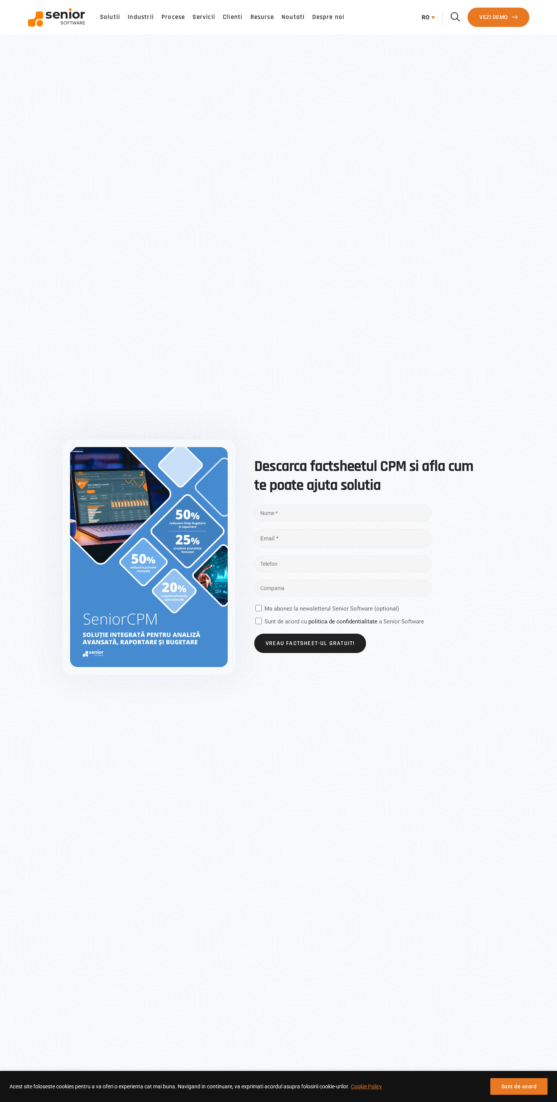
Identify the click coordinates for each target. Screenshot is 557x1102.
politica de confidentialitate (342, 621)
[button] (426, 17)
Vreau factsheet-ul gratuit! (310, 643)
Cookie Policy (366, 1086)
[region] (278, 1086)
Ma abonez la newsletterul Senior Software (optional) (331, 608)
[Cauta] (455, 17)
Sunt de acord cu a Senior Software (344, 621)
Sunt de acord (519, 1086)
